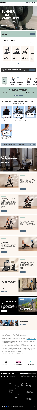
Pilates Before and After (28, 400)
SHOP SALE (4, 25)
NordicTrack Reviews (17, 396)
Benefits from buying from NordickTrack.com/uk (29, 385)
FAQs (15, 385)
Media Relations (10, 385)
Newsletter (22, 383)
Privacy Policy (10, 392)
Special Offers (30, 4)
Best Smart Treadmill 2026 (29, 397)
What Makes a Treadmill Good (29, 399)
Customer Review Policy (11, 391)
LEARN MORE (4, 291)
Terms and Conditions (11, 393)
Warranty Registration (16, 390)
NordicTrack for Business (10, 397)
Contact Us (10, 384)
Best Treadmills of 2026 (28, 386)
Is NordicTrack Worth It (28, 391)
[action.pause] (35, 169)
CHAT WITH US (32, 144)
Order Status (16, 384)
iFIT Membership (34, 4)
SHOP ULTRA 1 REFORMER (5, 162)
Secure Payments (17, 386)
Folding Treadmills (22, 385)
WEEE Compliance (11, 389)
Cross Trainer (12, 4)
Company (10, 383)
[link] (3, 2)
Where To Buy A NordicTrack (29, 398)
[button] (34, 3)
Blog (26, 383)
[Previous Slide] (1, 1)
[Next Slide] (35, 1)
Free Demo (16, 397)
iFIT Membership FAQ (17, 394)
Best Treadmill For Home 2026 (29, 393)
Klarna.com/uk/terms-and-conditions (31, 339)
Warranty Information (16, 388)
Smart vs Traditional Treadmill (29, 392)
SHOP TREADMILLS (10, 25)
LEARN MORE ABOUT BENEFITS (18, 95)
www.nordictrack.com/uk (9, 347)
